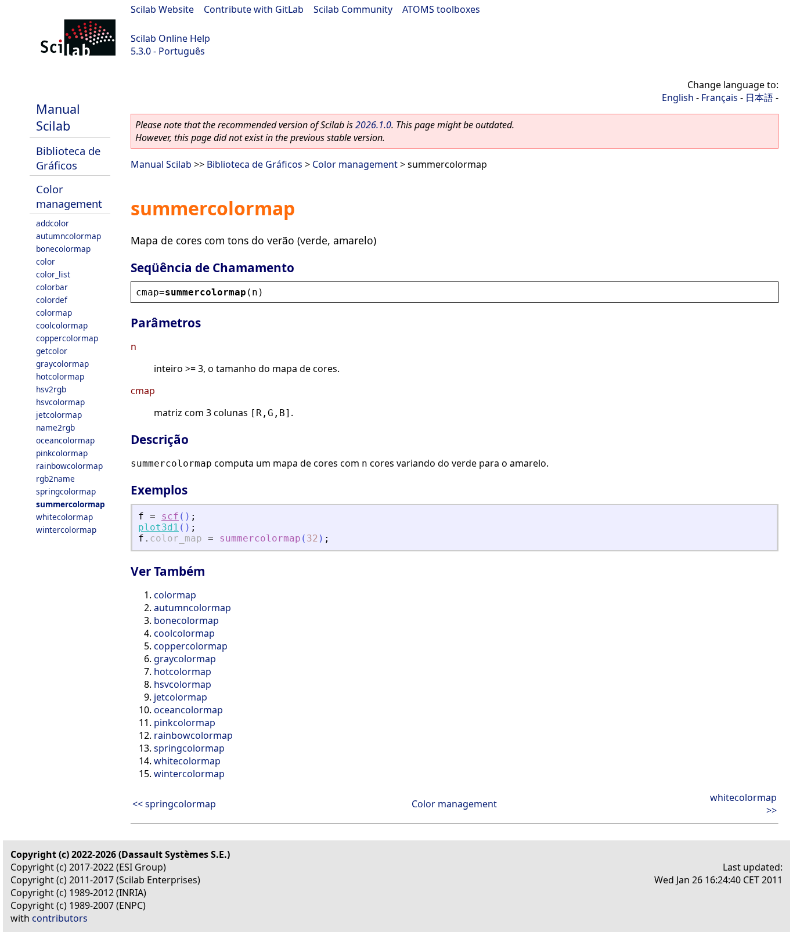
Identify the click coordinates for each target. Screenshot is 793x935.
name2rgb (55, 427)
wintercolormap (66, 529)
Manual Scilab (58, 117)
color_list (53, 274)
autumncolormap (68, 235)
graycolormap (62, 363)
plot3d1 (158, 527)
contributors (60, 918)
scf (170, 516)
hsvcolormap (60, 401)
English (678, 97)
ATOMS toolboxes (441, 9)
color (45, 261)
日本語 (759, 97)
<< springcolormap (174, 803)
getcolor (51, 350)
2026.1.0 (373, 124)
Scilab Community (352, 9)
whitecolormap (64, 516)
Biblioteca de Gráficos (68, 157)
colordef (51, 299)
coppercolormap (67, 338)
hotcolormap (60, 376)
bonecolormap (63, 248)
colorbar (52, 287)
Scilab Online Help (170, 38)
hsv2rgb (51, 389)
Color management (69, 196)
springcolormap (66, 491)
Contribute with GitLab (254, 9)
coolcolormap (62, 325)
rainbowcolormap (69, 465)
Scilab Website (162, 9)
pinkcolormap (62, 453)
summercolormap (70, 504)
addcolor (52, 223)
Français (719, 97)
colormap (54, 312)
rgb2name (55, 478)
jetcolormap (59, 414)
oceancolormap (65, 440)
